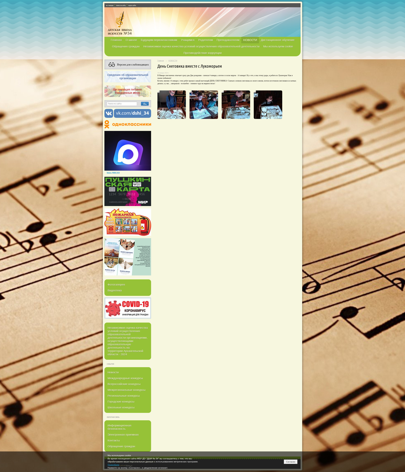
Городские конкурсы (121, 401)
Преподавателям (228, 40)
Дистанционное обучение (277, 40)
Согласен (290, 462)
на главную (109, 5)
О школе (131, 40)
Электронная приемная (123, 434)
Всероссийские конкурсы (124, 384)
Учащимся (187, 40)
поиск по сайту (121, 5)
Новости (113, 372)
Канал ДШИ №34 (113, 172)
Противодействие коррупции (203, 53)
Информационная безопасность (119, 427)
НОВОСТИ (250, 40)
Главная (116, 40)
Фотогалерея (116, 284)
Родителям (205, 40)
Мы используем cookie (278, 46)
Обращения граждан (126, 46)
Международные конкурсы (125, 378)
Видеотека (115, 290)
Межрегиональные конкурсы (126, 390)
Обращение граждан (121, 446)
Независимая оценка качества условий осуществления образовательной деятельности (201, 46)
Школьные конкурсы (121, 407)
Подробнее (113, 464)
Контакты (114, 440)
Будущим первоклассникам (159, 40)
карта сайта (132, 5)
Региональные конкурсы (124, 395)
